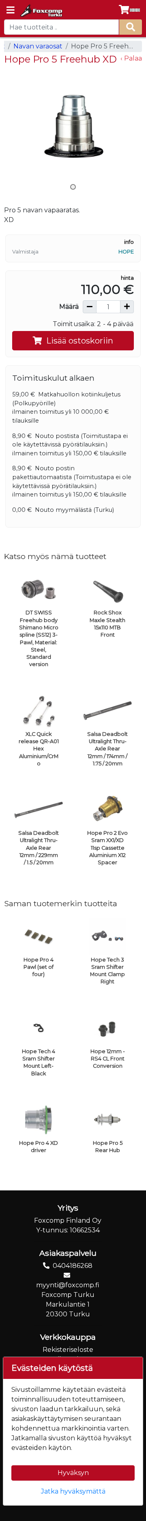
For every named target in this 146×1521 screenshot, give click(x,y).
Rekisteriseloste (68, 1349)
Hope (126, 252)
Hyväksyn (73, 1473)
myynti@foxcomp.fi (67, 1285)
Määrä (69, 306)
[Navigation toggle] (10, 11)
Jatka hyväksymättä (73, 1491)
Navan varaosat (37, 46)
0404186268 (72, 1266)
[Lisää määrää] (127, 307)
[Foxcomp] (40, 10)
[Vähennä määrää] (89, 307)
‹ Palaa (131, 58)
